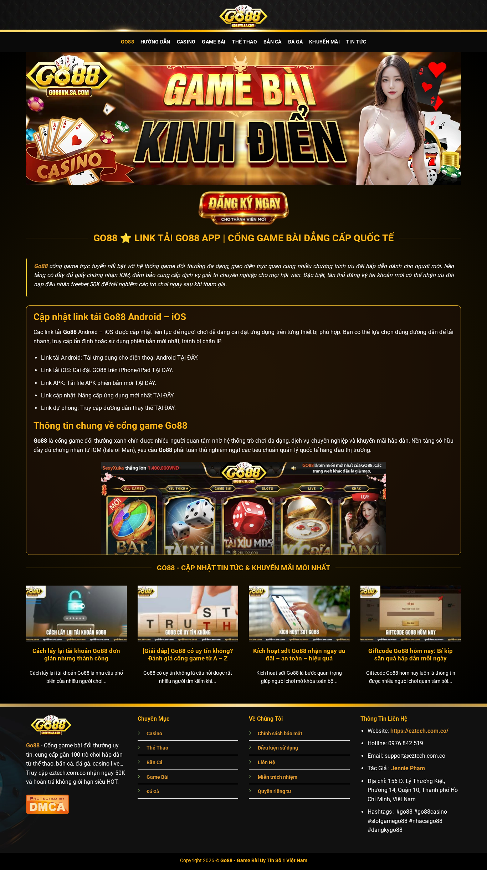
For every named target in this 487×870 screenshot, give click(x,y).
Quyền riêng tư (274, 791)
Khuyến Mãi (324, 42)
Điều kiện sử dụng (278, 748)
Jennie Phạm (408, 768)
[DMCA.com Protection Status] (47, 803)
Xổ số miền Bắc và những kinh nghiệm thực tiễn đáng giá (410, 655)
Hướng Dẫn (155, 42)
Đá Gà (295, 42)
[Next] (470, 622)
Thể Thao (244, 42)
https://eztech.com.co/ (419, 730)
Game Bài (213, 42)
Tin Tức (356, 42)
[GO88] (243, 16)
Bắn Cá (272, 42)
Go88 (127, 42)
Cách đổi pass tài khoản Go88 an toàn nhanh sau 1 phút (76, 655)
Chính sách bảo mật (280, 734)
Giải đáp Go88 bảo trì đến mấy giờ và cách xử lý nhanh (188, 655)
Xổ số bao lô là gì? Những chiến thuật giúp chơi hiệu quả (299, 655)
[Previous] (16, 622)
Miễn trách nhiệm (277, 777)
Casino (186, 42)
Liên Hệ (266, 763)
